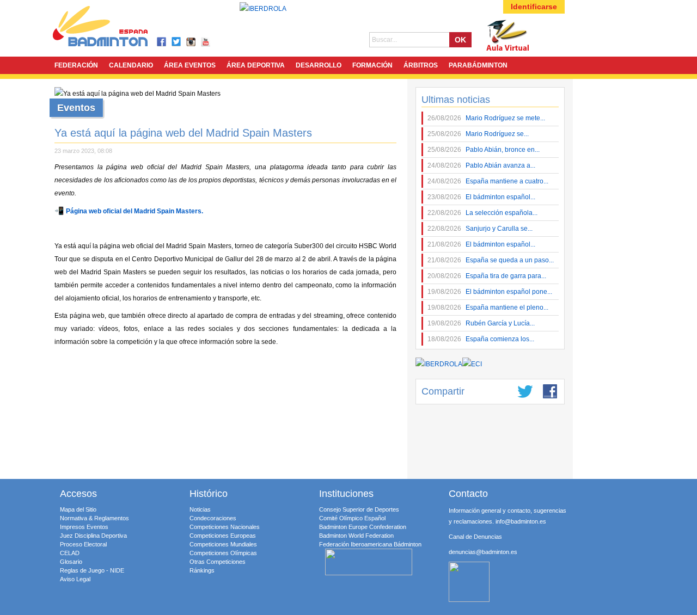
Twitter (177, 42)
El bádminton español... (481, 197)
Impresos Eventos (84, 527)
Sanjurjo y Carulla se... (480, 228)
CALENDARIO (131, 65)
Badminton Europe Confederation (362, 527)
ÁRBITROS (420, 65)
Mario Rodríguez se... (478, 134)
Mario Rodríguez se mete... (486, 118)
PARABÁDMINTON (478, 65)
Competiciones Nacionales (224, 527)
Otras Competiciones (217, 561)
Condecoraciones (212, 518)
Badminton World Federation (356, 535)
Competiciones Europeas (222, 535)
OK (460, 39)
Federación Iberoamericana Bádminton (370, 544)
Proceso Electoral (83, 544)
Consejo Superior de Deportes (359, 509)
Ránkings (202, 570)
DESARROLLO (318, 65)
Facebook (162, 42)
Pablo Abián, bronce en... (483, 149)
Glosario (71, 561)
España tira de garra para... (486, 276)
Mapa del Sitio (78, 509)
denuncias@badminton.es (483, 552)
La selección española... (482, 213)
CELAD (70, 553)
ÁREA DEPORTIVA (256, 65)
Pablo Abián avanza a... (481, 165)
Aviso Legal (75, 579)
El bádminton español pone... (489, 292)
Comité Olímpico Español (352, 518)
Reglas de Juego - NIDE (92, 570)
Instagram (191, 42)
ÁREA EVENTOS (190, 65)
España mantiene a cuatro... (487, 181)
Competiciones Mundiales (223, 544)
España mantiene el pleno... (487, 307)
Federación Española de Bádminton (114, 28)
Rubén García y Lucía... (481, 323)
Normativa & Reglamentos (94, 518)
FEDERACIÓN (76, 65)
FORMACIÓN (372, 65)
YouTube (206, 42)
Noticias (200, 509)
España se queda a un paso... (490, 260)
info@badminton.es (521, 521)
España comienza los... (480, 339)
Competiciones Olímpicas (223, 553)
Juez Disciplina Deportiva (93, 535)
